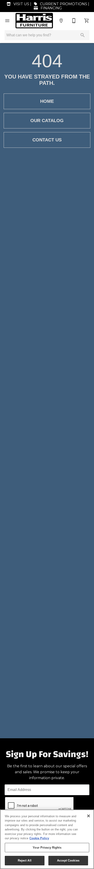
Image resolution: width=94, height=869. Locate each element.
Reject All (24, 860)
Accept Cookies (68, 860)
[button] (7, 20)
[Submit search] (83, 35)
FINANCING (51, 8)
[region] (47, 839)
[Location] (61, 20)
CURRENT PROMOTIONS (63, 4)
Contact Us (47, 139)
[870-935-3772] (73, 20)
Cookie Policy (39, 838)
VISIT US (21, 4)
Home (47, 101)
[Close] (89, 816)
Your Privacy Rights (47, 847)
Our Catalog (47, 120)
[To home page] (34, 20)
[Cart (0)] (86, 20)
